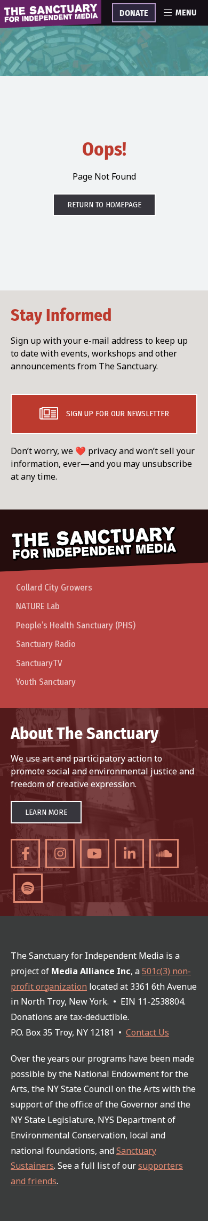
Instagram (60, 853)
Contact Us (147, 1032)
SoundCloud (164, 853)
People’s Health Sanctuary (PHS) (75, 625)
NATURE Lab (38, 606)
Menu (185, 13)
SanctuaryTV (39, 663)
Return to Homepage (104, 204)
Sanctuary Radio (46, 644)
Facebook (25, 853)
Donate (133, 13)
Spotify (28, 888)
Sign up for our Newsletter (117, 413)
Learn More (46, 812)
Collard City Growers (54, 587)
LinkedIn (129, 853)
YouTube (94, 853)
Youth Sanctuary (46, 682)
